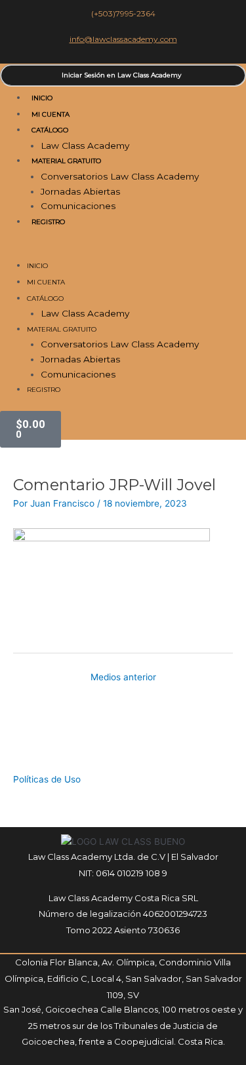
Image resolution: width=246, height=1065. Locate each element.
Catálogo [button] (49, 130)
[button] (123, 250)
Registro (48, 222)
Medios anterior (123, 677)
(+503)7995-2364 (123, 13)
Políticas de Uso (47, 779)
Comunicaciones (78, 206)
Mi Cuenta (50, 114)
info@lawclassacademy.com (123, 39)
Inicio (41, 98)
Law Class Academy (85, 145)
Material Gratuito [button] (66, 161)
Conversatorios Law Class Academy (120, 176)
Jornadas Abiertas (80, 191)
